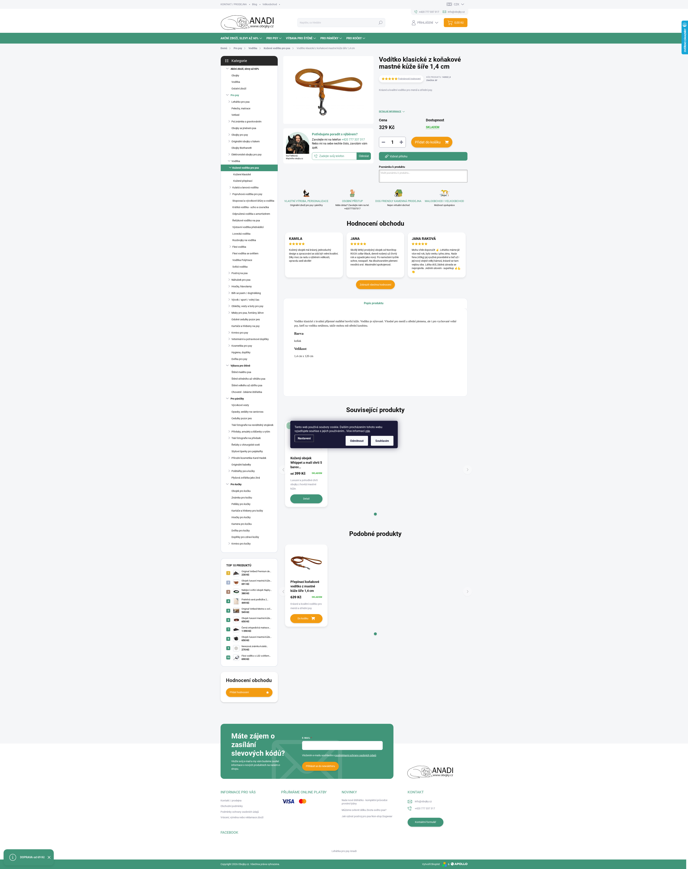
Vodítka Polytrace (242, 260)
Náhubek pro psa (240, 279)
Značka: (431, 80)
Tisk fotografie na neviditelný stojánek (252, 425)
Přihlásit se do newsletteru (320, 766)
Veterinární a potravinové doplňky (250, 339)
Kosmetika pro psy (241, 345)
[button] (375, 514)
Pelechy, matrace (240, 108)
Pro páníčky (237, 398)
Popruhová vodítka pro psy (247, 194)
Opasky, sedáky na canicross (247, 411)
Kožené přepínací (242, 180)
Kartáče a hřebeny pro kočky (247, 510)
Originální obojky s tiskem (245, 141)
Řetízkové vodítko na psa (246, 220)
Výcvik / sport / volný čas (245, 299)
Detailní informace (390, 111)
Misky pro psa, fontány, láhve (247, 312)
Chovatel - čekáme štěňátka (246, 392)
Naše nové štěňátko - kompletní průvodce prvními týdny (364, 802)
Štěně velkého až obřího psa (246, 385)
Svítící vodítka (240, 266)
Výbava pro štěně (240, 365)
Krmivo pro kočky (241, 543)
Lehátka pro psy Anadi (344, 851)
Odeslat (364, 156)
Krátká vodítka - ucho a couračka (250, 207)
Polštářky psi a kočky (243, 471)
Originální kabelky (241, 464)
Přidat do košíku (428, 142)
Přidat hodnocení (239, 692)
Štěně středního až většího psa (248, 378)
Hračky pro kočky (241, 517)
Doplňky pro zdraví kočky (245, 537)
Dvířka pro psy (239, 359)
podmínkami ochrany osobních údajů (355, 755)
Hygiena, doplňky (240, 352)
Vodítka (235, 81)
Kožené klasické (242, 174)
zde (367, 431)
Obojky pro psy (239, 134)
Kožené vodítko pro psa (245, 167)
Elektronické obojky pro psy (246, 154)
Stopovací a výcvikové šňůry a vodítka (253, 200)
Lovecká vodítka (241, 233)
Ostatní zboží (238, 88)
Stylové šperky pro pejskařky (247, 451)
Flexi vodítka (239, 246)
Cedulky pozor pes (241, 418)
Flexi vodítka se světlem (245, 253)
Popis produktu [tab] (373, 303)
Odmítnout (357, 441)
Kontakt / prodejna (231, 800)
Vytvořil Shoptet (431, 864)
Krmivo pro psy (239, 332)
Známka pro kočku (241, 497)
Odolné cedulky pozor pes (245, 319)
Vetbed (235, 114)
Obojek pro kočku (241, 491)
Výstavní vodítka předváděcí (248, 227)
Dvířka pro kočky (240, 530)
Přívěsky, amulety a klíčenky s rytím (250, 431)
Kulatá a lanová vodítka (245, 187)
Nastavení (304, 438)
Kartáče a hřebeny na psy (245, 326)
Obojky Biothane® (241, 147)
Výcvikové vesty (240, 405)
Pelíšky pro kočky (240, 504)
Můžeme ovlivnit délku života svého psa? (364, 810)
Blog (254, 4)
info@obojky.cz (423, 801)
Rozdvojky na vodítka (244, 240)
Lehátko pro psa (240, 101)
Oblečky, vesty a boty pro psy (247, 306)
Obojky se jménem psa (243, 128)
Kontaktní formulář (425, 822)
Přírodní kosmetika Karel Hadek (248, 458)
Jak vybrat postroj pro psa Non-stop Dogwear (367, 816)
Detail (306, 498)
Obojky (235, 75)
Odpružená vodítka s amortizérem (251, 213)
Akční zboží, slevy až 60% (245, 68)
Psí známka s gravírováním (246, 121)
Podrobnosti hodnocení (409, 78)
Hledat (380, 22)
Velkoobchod (269, 4)
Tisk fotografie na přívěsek (246, 438)
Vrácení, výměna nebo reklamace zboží (242, 817)
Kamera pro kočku (241, 524)
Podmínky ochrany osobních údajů (240, 811)
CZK (456, 4)
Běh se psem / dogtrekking (246, 293)
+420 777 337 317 (425, 808)
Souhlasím (382, 441)
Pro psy (235, 95)
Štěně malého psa (241, 372)
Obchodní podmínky (232, 806)
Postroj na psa (239, 273)
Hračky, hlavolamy (241, 286)
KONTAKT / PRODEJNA (234, 4)
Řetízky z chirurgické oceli (245, 444)
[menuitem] (242, 38)
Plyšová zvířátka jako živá (245, 477)
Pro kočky (236, 484)
